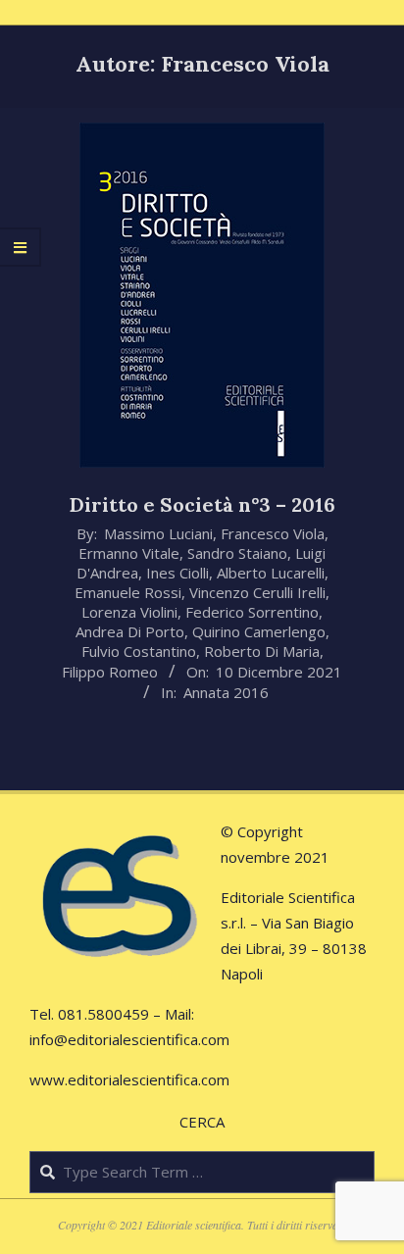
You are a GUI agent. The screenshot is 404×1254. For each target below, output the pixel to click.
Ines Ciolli (177, 572)
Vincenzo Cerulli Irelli (257, 592)
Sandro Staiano (237, 553)
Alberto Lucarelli (271, 572)
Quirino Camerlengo (259, 631)
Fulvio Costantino (138, 651)
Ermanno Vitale (128, 553)
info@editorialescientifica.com (129, 1039)
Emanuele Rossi (128, 592)
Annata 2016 (226, 692)
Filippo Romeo (110, 671)
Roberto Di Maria (262, 651)
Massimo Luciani (158, 533)
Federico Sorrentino (252, 612)
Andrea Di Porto (130, 631)
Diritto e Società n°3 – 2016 (202, 504)
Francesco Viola (273, 533)
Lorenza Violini (129, 612)
